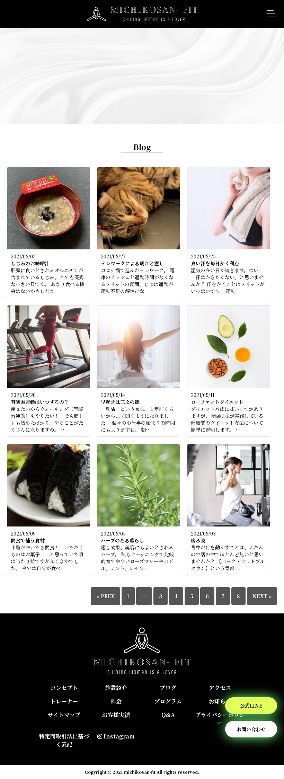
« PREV (105, 596)
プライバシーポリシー (220, 719)
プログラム (168, 701)
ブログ (168, 688)
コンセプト (64, 688)
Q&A (168, 715)
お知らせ (220, 701)
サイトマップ (64, 715)
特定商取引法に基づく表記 (64, 740)
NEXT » (262, 596)
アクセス (220, 688)
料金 (116, 701)
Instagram (118, 736)
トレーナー (64, 701)
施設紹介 (116, 688)
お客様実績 (116, 715)
